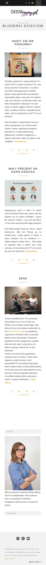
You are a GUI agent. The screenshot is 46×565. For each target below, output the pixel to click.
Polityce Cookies (10, 558)
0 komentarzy (23, 395)
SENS (23, 278)
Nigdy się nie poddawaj (23, 43)
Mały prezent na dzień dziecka (23, 170)
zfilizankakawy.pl (16, 331)
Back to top (34, 562)
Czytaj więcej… (21, 141)
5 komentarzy (23, 263)
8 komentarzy (23, 154)
